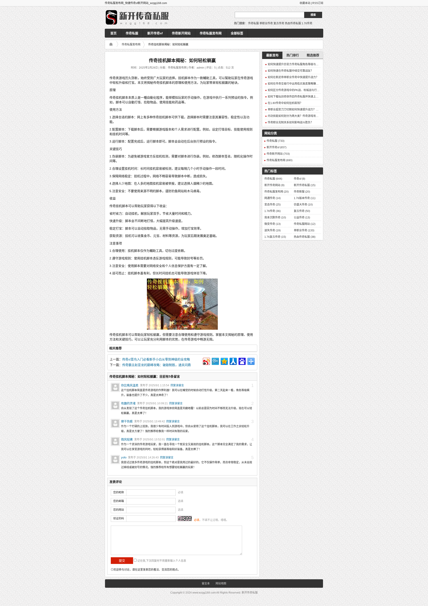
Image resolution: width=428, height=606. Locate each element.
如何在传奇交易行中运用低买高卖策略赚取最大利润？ (300, 83)
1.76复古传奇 (275, 236)
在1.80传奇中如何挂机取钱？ (285, 103)
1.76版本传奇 (304, 198)
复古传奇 (279, 23)
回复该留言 (177, 385)
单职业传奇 (266, 23)
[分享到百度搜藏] (242, 361)
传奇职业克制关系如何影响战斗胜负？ (290, 122)
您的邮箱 (118, 501)
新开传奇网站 (274, 185)
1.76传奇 (307, 23)
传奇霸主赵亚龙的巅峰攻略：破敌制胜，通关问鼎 (156, 365)
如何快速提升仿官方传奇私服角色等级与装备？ (296, 64)
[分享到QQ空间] (224, 361)
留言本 (206, 583)
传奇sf (299, 178)
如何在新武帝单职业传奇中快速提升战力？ (293, 77)
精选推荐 (313, 55)
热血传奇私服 (293, 23)
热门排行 (292, 55)
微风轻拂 (127, 439)
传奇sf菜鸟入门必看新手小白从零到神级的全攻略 (156, 359)
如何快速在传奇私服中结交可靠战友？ (290, 70)
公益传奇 (302, 217)
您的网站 (118, 509)
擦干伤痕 (127, 421)
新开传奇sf (155, 33)
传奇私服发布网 (211, 33)
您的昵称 (118, 492)
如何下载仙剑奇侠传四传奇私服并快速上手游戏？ (297, 96)
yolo (123, 457)
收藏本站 (305, 3)
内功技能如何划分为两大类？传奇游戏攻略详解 (296, 116)
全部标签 (237, 33)
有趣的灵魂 (128, 403)
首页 (113, 33)
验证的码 (118, 518)
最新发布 (272, 55)
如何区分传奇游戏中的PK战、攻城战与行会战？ (296, 90)
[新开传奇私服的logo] (138, 17)
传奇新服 (302, 191)
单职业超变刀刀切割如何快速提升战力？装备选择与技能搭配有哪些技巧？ (312, 109)
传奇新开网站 (181, 33)
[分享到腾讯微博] (215, 361)
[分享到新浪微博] (206, 361)
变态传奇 (272, 204)
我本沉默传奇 (275, 217)
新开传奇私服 (304, 185)
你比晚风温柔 (129, 385)
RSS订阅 (317, 3)
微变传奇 (272, 224)
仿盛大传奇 (303, 204)
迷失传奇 (272, 230)
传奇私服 (253, 23)
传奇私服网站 (304, 224)
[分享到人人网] (233, 361)
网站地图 (221, 583)
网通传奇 (272, 198)
